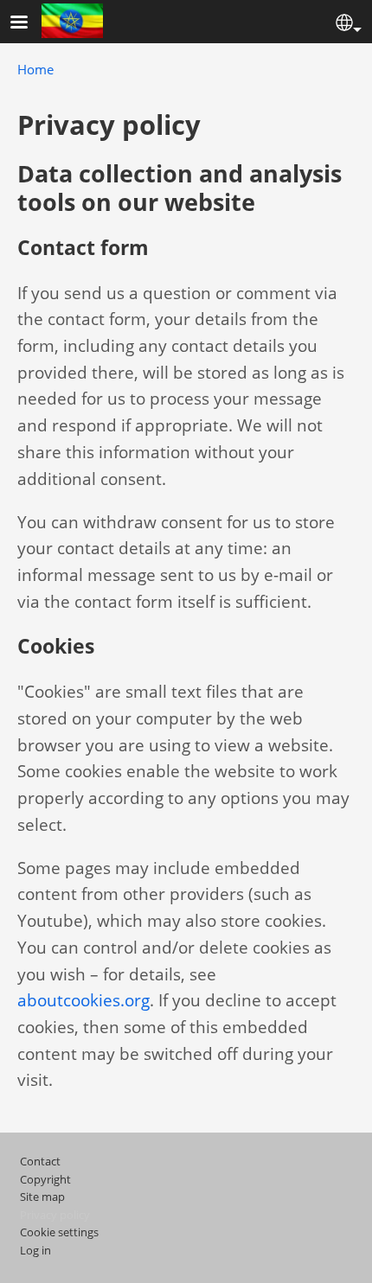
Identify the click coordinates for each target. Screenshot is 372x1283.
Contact (40, 1161)
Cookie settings (59, 1232)
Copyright (45, 1179)
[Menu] (29, 24)
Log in (35, 1250)
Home (35, 70)
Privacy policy (55, 1214)
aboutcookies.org (83, 1000)
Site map (42, 1196)
